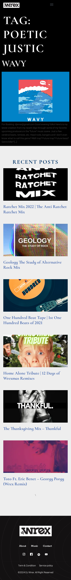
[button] (51, 4)
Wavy (14, 63)
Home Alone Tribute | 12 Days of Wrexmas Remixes (31, 376)
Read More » (9, 216)
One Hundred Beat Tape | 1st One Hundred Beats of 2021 (32, 320)
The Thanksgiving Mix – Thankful (32, 428)
